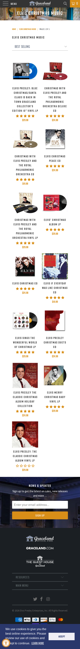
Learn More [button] (37, 643)
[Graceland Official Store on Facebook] (41, 599)
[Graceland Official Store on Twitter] (35, 599)
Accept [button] (61, 636)
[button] (25, 116)
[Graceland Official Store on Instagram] (48, 599)
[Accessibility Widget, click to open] (6, 643)
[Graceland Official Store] (40, 3)
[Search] (65, 3)
